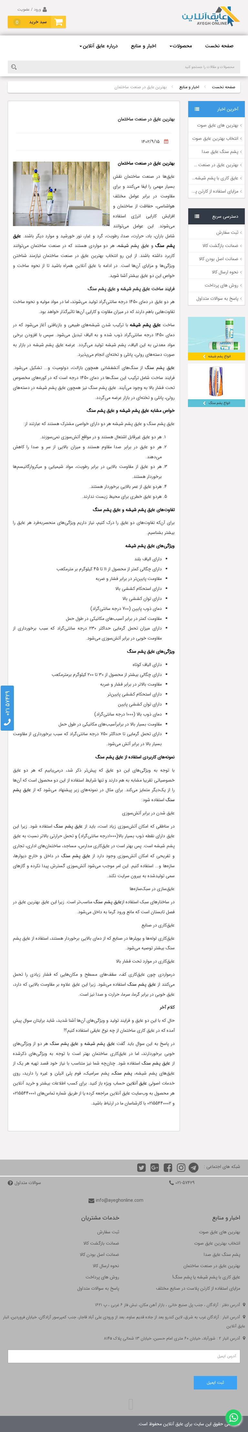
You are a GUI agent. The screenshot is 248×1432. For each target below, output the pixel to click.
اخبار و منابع (143, 46)
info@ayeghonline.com (119, 1200)
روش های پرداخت (221, 285)
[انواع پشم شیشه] (216, 338)
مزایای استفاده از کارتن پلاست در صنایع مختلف (196, 191)
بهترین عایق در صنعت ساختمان (209, 164)
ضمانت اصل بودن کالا (218, 258)
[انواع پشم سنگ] (216, 385)
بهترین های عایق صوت (217, 125)
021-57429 (185, 1182)
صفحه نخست (219, 46)
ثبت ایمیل (215, 1383)
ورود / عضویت (29, 9)
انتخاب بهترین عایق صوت (215, 138)
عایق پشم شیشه (133, 245)
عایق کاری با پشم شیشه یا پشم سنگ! (204, 178)
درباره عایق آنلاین (100, 46)
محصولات (182, 46)
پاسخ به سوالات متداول (217, 298)
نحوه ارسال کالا (225, 272)
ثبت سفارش (227, 232)
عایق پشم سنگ (159, 367)
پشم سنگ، (121, 1073)
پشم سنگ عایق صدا (220, 151)
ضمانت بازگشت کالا (220, 245)
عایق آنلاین (137, 1083)
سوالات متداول (28, 1182)
